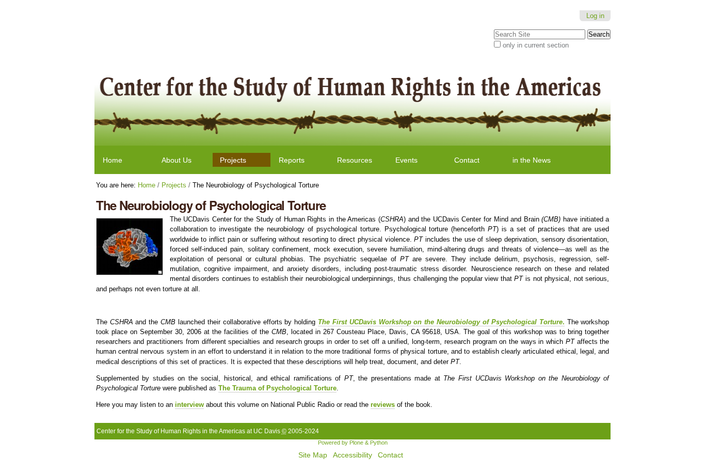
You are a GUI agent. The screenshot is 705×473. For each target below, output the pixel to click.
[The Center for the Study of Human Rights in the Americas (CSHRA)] (352, 102)
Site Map (312, 455)
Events (406, 160)
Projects (233, 160)
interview (189, 404)
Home (112, 160)
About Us (176, 160)
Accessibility (352, 455)
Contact (466, 160)
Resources (354, 160)
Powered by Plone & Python (353, 442)
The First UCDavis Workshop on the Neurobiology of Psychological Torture (440, 322)
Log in (595, 16)
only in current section (536, 45)
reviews (383, 404)
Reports (292, 160)
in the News (531, 160)
